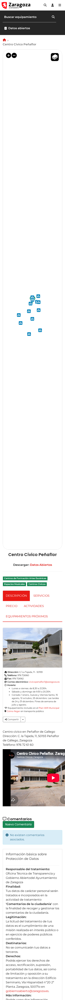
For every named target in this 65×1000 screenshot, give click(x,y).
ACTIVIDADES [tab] (34, 606)
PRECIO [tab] (11, 606)
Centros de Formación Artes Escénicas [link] (25, 578)
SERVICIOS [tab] (41, 595)
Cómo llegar (13, 711)
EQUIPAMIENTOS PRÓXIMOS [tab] (27, 616)
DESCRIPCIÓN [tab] (16, 595)
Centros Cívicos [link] (37, 584)
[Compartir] (23, 719)
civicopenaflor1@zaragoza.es (44, 681)
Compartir (13, 719)
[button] (45, 5)
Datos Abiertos (41, 565)
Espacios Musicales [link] (14, 584)
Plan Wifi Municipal (49, 708)
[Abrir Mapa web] (59, 5)
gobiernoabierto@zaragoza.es (27, 991)
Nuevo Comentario (18, 824)
